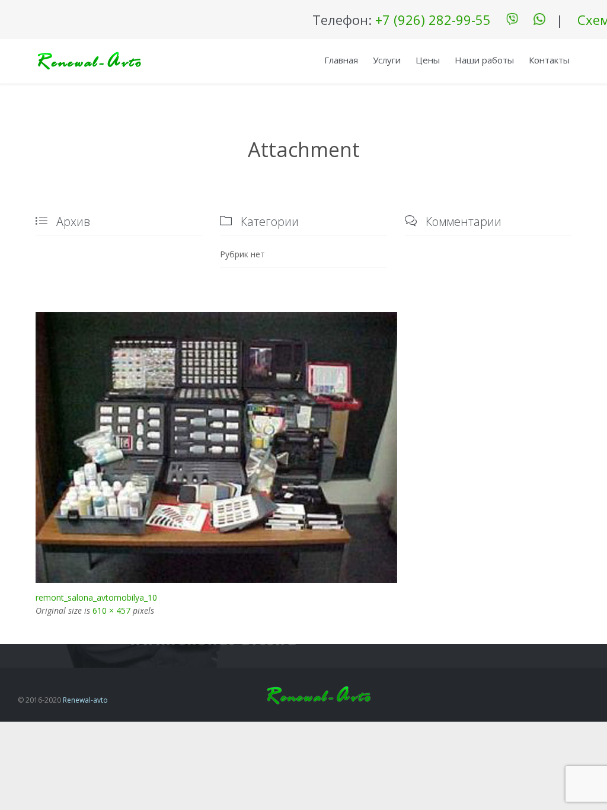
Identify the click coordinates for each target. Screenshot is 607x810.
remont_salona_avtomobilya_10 (96, 597)
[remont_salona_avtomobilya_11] (303, 447)
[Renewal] (89, 61)
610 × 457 (111, 610)
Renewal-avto (85, 700)
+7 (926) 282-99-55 (433, 19)
